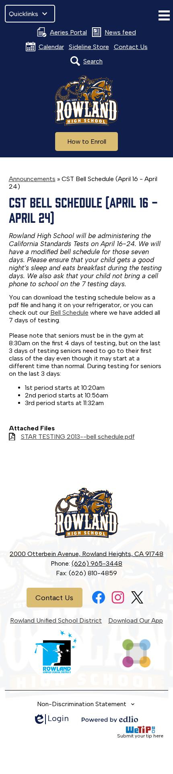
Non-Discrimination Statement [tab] (81, 704)
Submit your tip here (140, 736)
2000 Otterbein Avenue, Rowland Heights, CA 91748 (86, 554)
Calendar (51, 47)
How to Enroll (86, 141)
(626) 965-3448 (97, 563)
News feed (120, 32)
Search (93, 61)
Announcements (32, 179)
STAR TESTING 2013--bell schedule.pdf (78, 436)
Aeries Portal (68, 32)
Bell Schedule (69, 312)
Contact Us (131, 47)
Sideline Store (89, 47)
